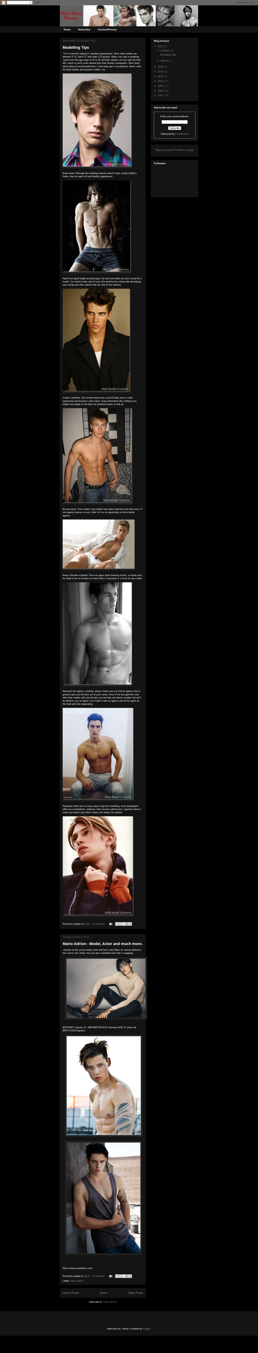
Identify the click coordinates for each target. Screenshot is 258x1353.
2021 (161, 46)
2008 (161, 90)
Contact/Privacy (107, 29)
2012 (161, 76)
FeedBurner (182, 133)
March (164, 60)
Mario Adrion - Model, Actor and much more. (103, 944)
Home (67, 29)
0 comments (98, 924)
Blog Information (165, 150)
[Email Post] (110, 924)
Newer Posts (71, 1292)
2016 (161, 71)
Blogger (146, 1328)
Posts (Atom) (110, 1302)
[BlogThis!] (120, 924)
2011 (161, 81)
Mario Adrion (77, 1281)
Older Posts (135, 1292)
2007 (161, 95)
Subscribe (84, 29)
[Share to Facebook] (127, 924)
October (165, 50)
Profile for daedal (184, 150)
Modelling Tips (76, 47)
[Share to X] (123, 924)
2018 (161, 66)
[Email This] (117, 924)
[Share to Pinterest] (130, 924)
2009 (161, 86)
